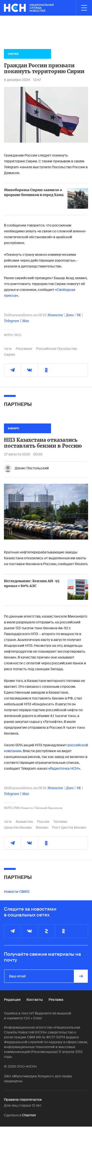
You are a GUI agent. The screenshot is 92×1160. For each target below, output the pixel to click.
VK (79, 315)
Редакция (12, 999)
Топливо (60, 821)
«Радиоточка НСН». (64, 768)
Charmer (29, 1115)
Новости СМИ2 (16, 891)
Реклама (56, 999)
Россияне (24, 348)
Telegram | (13, 321)
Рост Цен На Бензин (69, 827)
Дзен (70, 315)
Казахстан (24, 821)
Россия (43, 821)
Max (25, 321)
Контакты (34, 999)
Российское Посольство (56, 348)
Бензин (42, 827)
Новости (55, 315)
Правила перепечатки (23, 1099)
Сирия (9, 354)
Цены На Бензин (18, 827)
